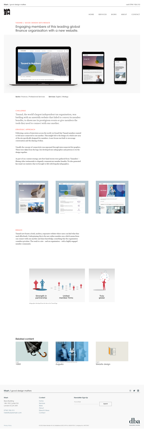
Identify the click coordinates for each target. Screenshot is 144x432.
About (41, 408)
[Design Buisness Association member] (134, 422)
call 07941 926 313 (133, 4)
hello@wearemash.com (13, 413)
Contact (42, 413)
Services (42, 403)
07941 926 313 (9, 410)
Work (41, 406)
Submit (105, 404)
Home (41, 401)
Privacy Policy (8, 425)
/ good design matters (15, 4)
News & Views (44, 410)
